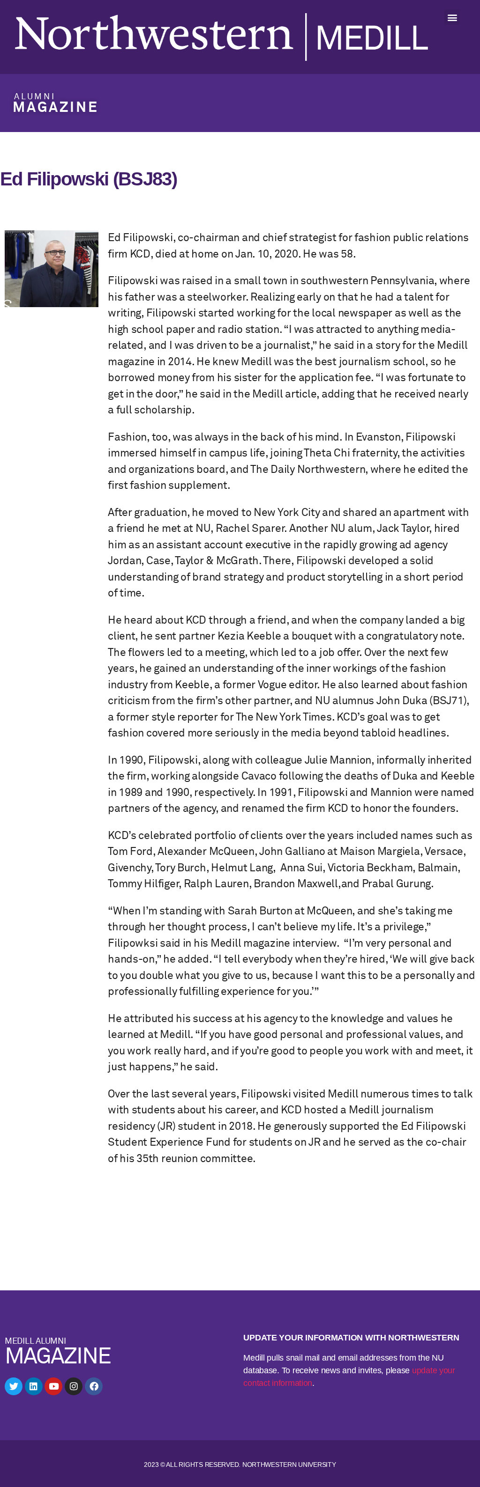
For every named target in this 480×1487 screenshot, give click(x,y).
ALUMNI (35, 97)
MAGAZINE (55, 108)
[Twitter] (13, 1386)
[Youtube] (53, 1386)
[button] (452, 17)
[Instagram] (73, 1386)
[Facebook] (94, 1386)
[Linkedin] (34, 1386)
